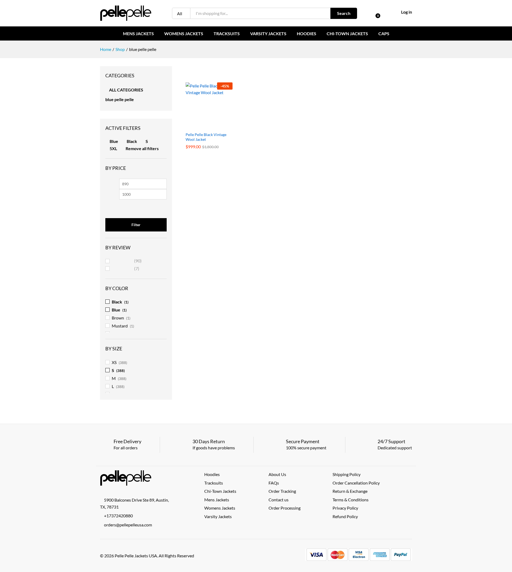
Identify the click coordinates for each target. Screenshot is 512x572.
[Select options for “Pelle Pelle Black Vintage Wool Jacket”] (202, 125)
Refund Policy (345, 516)
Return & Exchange (350, 491)
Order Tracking (282, 491)
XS (114, 362)
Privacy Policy (345, 507)
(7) (125, 269)
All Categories (126, 89)
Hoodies (306, 33)
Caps (383, 33)
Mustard (120, 325)
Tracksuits (227, 33)
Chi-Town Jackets (347, 33)
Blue (114, 141)
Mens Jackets (138, 33)
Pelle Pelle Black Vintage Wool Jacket (206, 137)
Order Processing (285, 507)
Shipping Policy (347, 474)
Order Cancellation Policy (356, 482)
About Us (277, 474)
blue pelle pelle (119, 99)
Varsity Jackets (268, 33)
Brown (118, 317)
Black (132, 141)
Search (343, 13)
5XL (113, 148)
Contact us (279, 499)
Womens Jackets (183, 33)
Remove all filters (142, 148)
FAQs (274, 482)
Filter (136, 224)
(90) (127, 261)
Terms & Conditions (351, 499)
